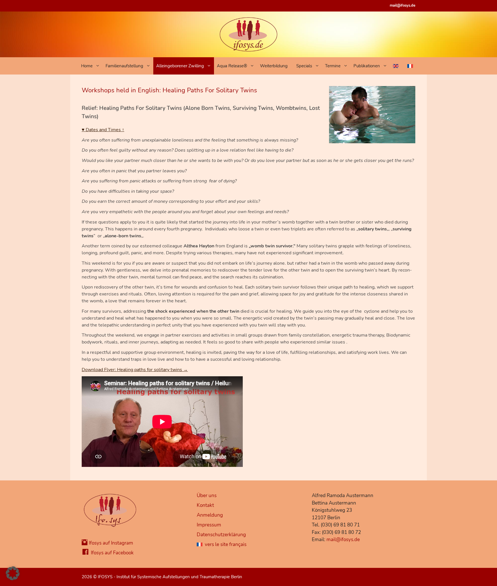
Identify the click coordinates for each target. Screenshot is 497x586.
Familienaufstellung (124, 66)
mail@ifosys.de (402, 5)
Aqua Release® (232, 66)
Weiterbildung (274, 66)
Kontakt (205, 505)
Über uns (207, 495)
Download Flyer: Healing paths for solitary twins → (135, 370)
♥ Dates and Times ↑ (103, 130)
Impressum (209, 525)
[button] (12, 573)
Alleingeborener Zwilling (180, 66)
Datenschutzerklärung (221, 534)
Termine (333, 66)
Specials (304, 66)
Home (87, 66)
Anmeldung (210, 515)
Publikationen (366, 66)
